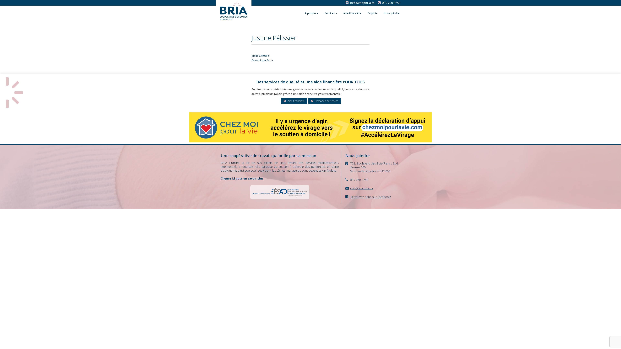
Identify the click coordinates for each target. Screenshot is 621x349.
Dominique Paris (262, 60)
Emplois (372, 13)
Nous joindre (391, 13)
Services (330, 13)
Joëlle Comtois (260, 56)
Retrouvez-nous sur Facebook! (370, 197)
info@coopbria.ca (362, 3)
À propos (311, 13)
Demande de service (326, 101)
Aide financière (352, 13)
